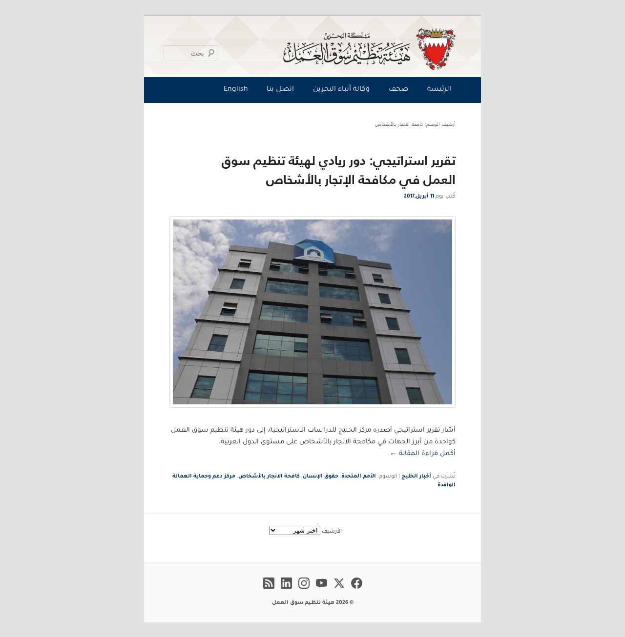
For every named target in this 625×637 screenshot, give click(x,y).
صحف (398, 90)
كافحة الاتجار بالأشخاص (269, 476)
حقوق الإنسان (320, 476)
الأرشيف (332, 532)
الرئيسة (439, 90)
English (236, 90)
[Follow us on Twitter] (339, 590)
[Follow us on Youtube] (321, 590)
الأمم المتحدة (358, 476)
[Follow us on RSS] (269, 590)
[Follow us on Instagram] (304, 590)
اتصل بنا (280, 90)
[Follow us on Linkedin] (286, 590)
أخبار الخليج (416, 476)
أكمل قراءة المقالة (423, 454)
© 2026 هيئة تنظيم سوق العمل (313, 603)
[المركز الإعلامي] (314, 49)
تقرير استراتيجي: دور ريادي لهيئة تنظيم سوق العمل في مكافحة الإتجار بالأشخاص (339, 170)
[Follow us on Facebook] (357, 590)
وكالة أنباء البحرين (341, 90)
